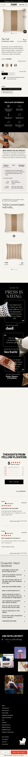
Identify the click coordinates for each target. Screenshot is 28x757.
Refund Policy (6, 724)
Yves (6, 262)
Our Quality (5, 708)
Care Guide (5, 712)
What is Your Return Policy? (11, 590)
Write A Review (14, 481)
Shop (3, 705)
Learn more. (7, 443)
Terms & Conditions (8, 732)
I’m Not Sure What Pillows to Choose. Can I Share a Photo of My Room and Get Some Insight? (12, 596)
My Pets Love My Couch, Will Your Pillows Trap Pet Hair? (11, 606)
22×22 (5, 73)
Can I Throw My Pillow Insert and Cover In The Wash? (11, 601)
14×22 (12, 73)
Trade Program (6, 717)
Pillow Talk (5, 710)
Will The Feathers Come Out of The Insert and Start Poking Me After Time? (12, 581)
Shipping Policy (6, 729)
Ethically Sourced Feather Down (11, 88)
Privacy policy (6, 727)
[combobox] (21, 491)
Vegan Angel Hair (7, 92)
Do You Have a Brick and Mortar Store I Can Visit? (12, 616)
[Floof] (14, 4)
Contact (4, 722)
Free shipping (6, 1)
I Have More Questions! (9, 621)
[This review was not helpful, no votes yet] (24, 521)
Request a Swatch (22, 61)
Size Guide (21, 4)
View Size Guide (22, 71)
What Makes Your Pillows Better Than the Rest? (10, 570)
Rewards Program (7, 715)
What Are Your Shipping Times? (11, 586)
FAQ (3, 720)
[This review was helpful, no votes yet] (21, 521)
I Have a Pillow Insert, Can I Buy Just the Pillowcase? (12, 575)
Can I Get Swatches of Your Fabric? (11, 611)
